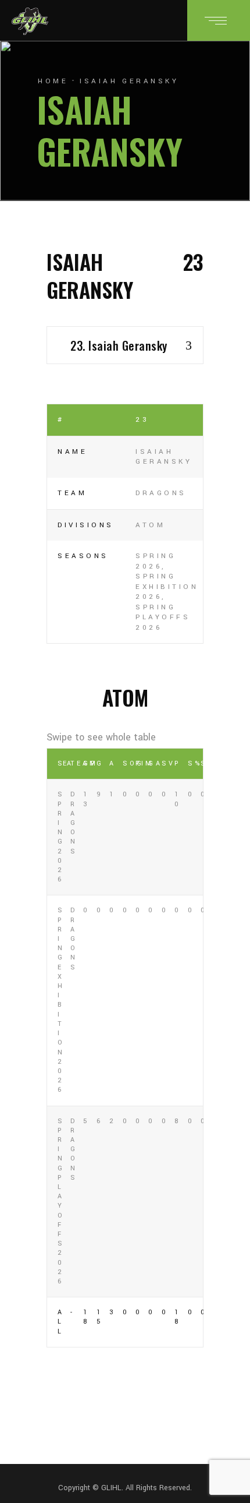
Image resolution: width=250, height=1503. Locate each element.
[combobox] (125, 345)
